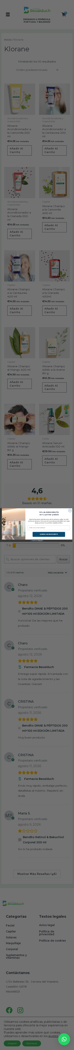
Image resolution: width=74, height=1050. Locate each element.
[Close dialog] (69, 510)
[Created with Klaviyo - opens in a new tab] (37, 541)
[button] (64, 1039)
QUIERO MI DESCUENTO (49, 534)
